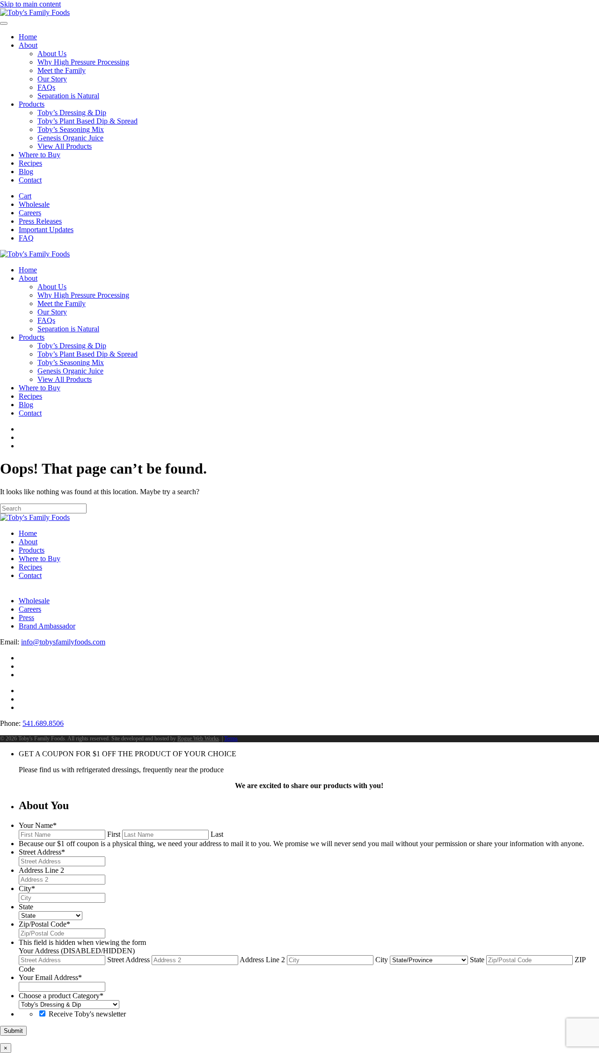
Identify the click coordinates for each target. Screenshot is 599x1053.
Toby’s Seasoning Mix (70, 129)
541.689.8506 (43, 723)
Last (217, 834)
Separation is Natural (68, 96)
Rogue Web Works (198, 738)
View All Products (64, 146)
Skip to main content (30, 4)
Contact (30, 180)
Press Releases (40, 221)
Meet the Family (61, 70)
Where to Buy (39, 155)
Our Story (52, 79)
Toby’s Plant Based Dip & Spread (87, 121)
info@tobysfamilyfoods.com (63, 642)
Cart (25, 196)
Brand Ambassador (47, 626)
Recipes (30, 163)
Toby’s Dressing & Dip (71, 113)
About (28, 45)
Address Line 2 (262, 960)
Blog (26, 172)
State (477, 960)
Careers (30, 213)
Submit (13, 1030)
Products (31, 104)
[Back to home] (35, 12)
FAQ (26, 238)
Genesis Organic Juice (70, 138)
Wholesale (34, 204)
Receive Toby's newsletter (87, 1014)
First (113, 834)
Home (28, 37)
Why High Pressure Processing (83, 62)
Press (26, 618)
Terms (231, 738)
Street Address (128, 960)
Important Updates (46, 230)
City (381, 960)
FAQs (46, 87)
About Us (51, 54)
